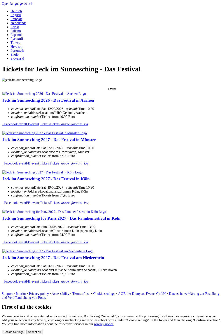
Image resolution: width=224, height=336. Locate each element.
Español (16, 35)
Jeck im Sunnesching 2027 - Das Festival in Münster (49, 139)
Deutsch (16, 11)
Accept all (34, 332)
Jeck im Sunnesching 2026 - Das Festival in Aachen (48, 100)
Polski (14, 27)
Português (17, 50)
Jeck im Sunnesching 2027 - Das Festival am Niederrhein (53, 257)
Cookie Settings (14, 332)
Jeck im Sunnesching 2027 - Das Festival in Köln (46, 179)
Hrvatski (16, 46)
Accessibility (60, 293)
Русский (16, 39)
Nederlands (18, 23)
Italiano (15, 31)
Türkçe (15, 42)
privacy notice (104, 324)
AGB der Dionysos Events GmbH (142, 293)
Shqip (14, 54)
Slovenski (17, 58)
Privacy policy (39, 293)
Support (7, 293)
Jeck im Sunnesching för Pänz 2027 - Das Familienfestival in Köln (61, 218)
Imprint (21, 293)
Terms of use (81, 293)
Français (16, 19)
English (15, 15)
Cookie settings (103, 293)
